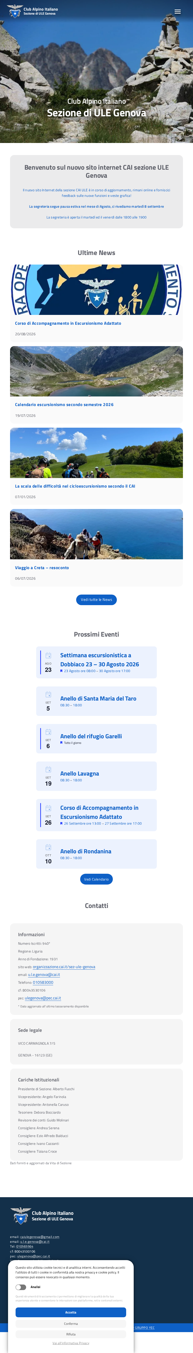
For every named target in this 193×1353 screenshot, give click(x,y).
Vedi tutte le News (96, 599)
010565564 (24, 1246)
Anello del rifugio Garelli (91, 736)
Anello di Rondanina (85, 851)
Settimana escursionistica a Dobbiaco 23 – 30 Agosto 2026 (99, 659)
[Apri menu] (178, 12)
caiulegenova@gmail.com (40, 1236)
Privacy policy (71, 1343)
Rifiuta (71, 1334)
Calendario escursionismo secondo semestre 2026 (64, 404)
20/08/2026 (25, 334)
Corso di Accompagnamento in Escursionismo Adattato (68, 323)
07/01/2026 (25, 497)
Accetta (70, 1312)
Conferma (71, 1323)
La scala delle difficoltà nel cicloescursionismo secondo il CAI (75, 486)
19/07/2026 (25, 415)
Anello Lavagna (79, 773)
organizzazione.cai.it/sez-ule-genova (64, 967)
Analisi (35, 1287)
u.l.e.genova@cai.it (44, 974)
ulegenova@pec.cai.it (43, 998)
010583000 (43, 982)
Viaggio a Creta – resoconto (42, 567)
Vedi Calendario (96, 879)
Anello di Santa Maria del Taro (98, 698)
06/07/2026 (25, 578)
